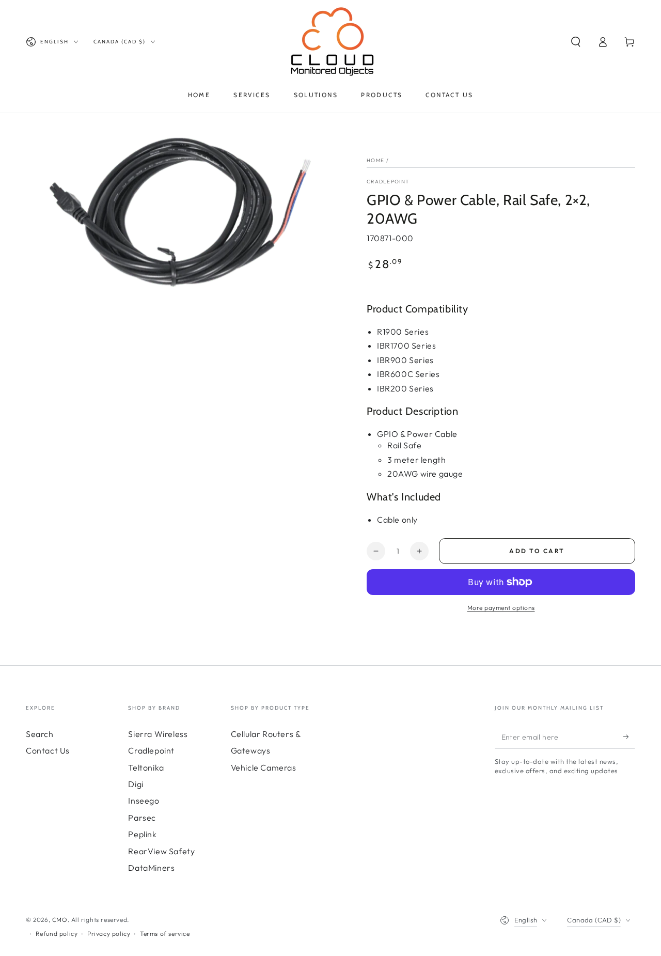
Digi (135, 784)
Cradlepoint (388, 181)
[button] (575, 41)
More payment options (501, 608)
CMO (60, 919)
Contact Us (48, 750)
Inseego (143, 800)
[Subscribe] (629, 737)
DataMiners (151, 868)
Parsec (142, 817)
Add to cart (536, 551)
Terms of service (165, 933)
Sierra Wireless (157, 734)
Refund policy (57, 933)
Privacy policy (108, 933)
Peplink (142, 834)
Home (375, 160)
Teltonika (146, 767)
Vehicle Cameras (263, 767)
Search (40, 734)
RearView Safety (161, 851)
